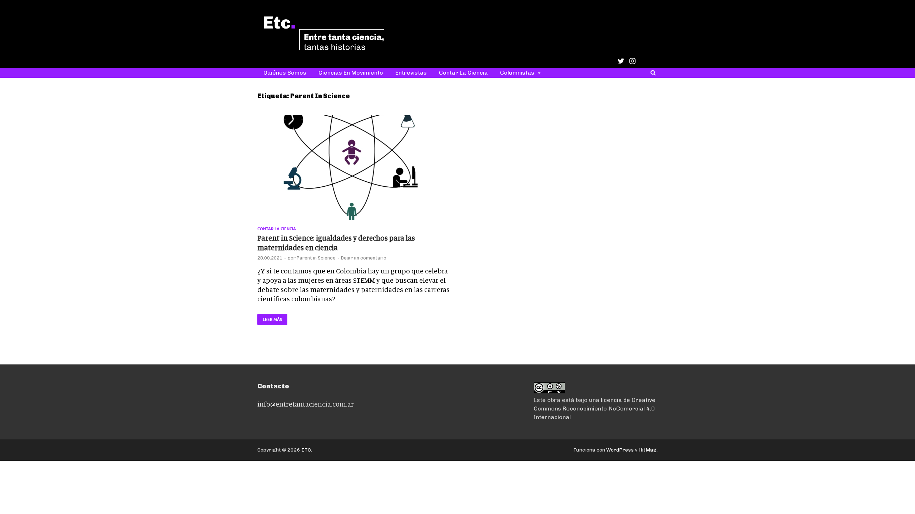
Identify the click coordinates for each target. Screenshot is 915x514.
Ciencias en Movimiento (350, 72)
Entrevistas (411, 72)
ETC (306, 450)
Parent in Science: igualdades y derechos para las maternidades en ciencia (336, 242)
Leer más (269, 318)
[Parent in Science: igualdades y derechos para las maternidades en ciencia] (353, 170)
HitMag (647, 450)
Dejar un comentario (363, 258)
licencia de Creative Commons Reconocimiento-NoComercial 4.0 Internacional (595, 408)
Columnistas (517, 72)
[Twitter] (621, 61)
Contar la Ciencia (463, 72)
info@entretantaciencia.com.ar (305, 403)
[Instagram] (632, 61)
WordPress (620, 450)
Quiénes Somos (284, 72)
